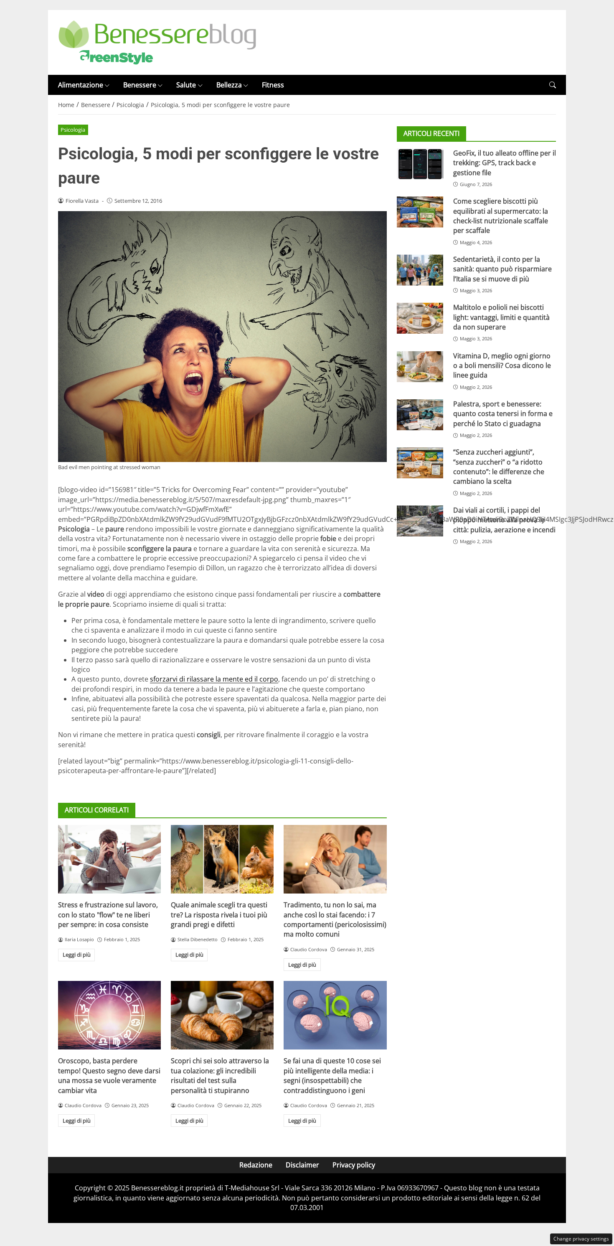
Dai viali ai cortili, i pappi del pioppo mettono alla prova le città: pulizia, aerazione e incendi (504, 520)
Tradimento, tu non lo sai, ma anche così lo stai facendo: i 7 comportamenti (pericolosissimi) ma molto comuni (335, 919)
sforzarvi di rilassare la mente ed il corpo (214, 679)
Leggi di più (77, 954)
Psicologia (73, 129)
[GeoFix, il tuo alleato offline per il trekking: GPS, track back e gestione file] (420, 163)
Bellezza (229, 84)
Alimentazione (80, 84)
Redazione (255, 1164)
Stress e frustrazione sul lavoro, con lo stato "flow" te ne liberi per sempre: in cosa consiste (108, 914)
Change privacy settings (581, 1238)
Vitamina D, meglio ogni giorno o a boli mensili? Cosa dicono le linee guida (502, 365)
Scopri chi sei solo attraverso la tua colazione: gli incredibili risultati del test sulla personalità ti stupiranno (220, 1075)
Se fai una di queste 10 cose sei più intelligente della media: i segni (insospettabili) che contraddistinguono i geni (332, 1075)
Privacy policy (353, 1164)
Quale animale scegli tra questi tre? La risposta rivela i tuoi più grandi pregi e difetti (219, 914)
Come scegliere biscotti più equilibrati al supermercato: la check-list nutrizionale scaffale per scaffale (500, 216)
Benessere (139, 84)
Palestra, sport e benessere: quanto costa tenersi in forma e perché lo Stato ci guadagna (503, 413)
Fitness (273, 84)
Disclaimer (302, 1164)
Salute (186, 84)
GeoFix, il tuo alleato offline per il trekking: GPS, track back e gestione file (504, 162)
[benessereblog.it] (157, 41)
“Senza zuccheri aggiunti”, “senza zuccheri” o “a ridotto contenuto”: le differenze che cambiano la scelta (498, 467)
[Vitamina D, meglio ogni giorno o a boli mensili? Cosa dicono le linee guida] (420, 366)
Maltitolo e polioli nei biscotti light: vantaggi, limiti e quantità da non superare (501, 317)
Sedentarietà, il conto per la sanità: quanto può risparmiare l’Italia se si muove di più (502, 269)
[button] (552, 85)
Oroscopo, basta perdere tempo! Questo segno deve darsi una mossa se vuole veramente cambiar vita (109, 1075)
